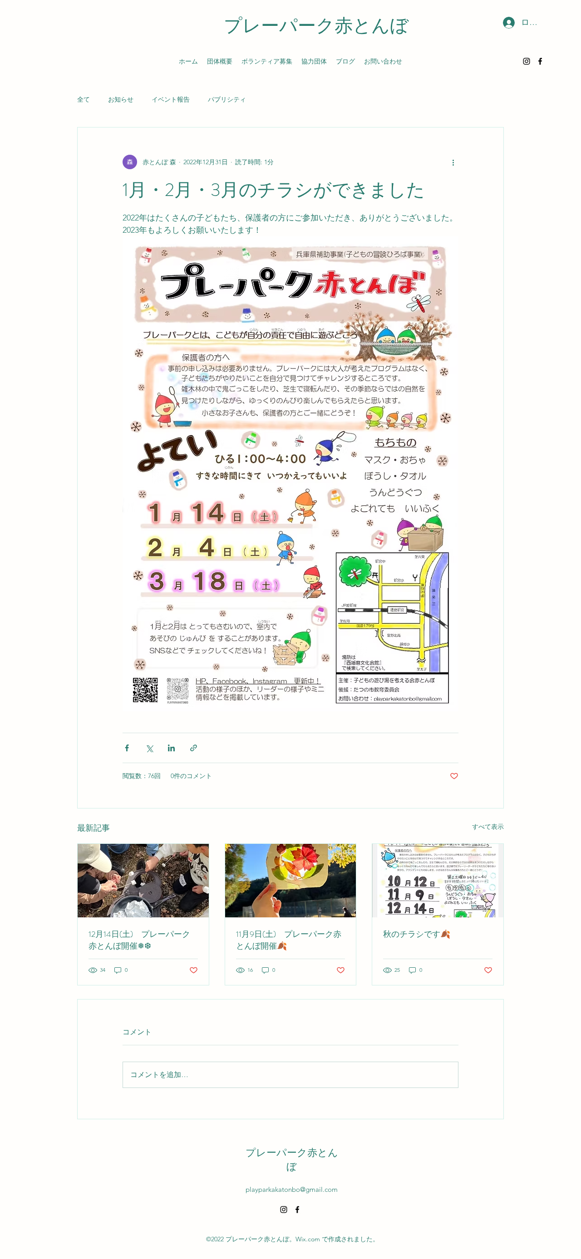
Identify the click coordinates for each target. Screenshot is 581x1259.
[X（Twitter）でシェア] (149, 748)
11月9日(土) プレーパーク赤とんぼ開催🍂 (288, 940)
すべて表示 (488, 827)
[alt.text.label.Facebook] (540, 61)
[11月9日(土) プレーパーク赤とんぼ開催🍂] (290, 880)
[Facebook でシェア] (127, 748)
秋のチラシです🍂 (416, 934)
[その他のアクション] (453, 162)
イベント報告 (171, 99)
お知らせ (120, 99)
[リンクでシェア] (193, 748)
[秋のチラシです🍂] (437, 880)
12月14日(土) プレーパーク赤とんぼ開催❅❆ (139, 940)
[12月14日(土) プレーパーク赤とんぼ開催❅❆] (143, 880)
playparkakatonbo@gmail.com (292, 1189)
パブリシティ (227, 99)
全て (83, 99)
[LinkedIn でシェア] (171, 748)
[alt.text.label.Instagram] (526, 61)
